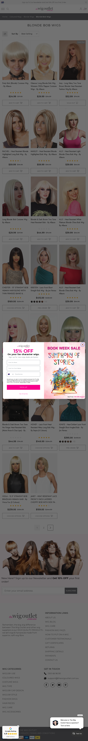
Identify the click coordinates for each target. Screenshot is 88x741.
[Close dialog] (82, 344)
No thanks (23, 394)
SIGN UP (23, 387)
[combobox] (10, 374)
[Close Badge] (18, 726)
